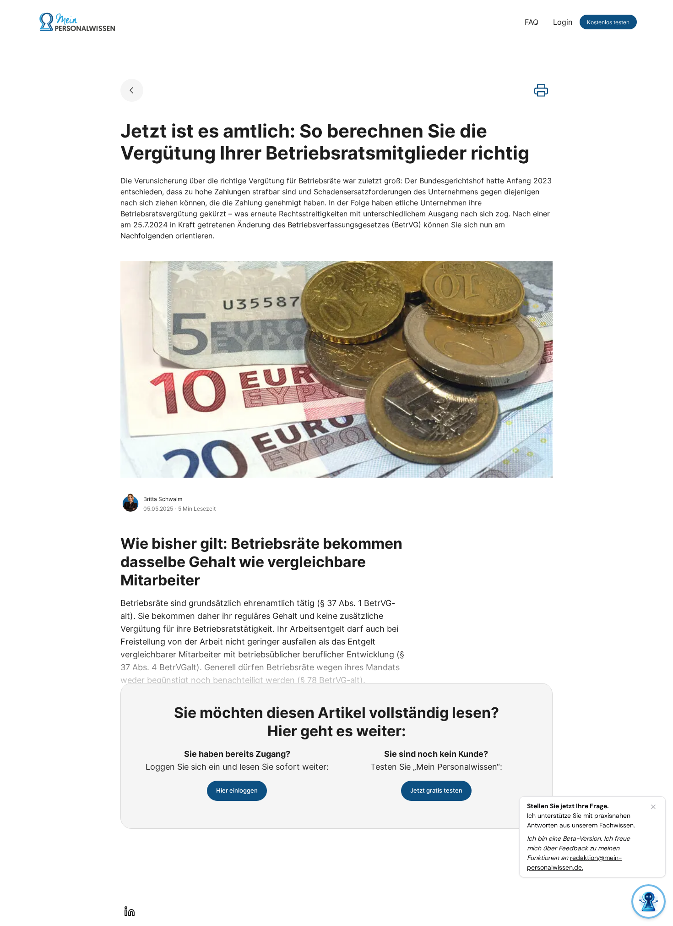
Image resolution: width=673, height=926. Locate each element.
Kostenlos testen (608, 22)
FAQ (531, 22)
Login (562, 22)
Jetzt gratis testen (436, 790)
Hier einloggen (237, 790)
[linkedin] (129, 911)
